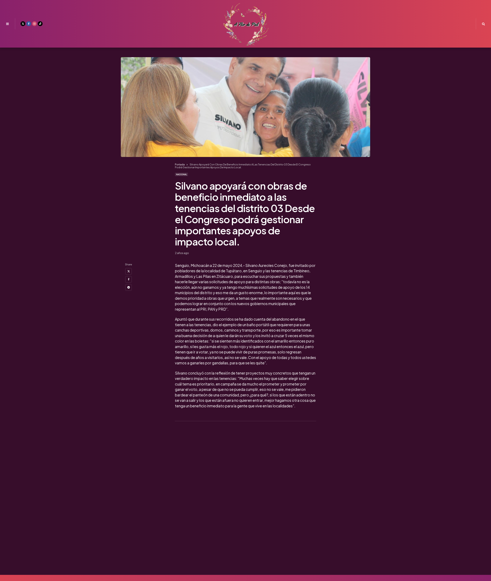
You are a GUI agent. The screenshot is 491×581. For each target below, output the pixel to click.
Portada (180, 164)
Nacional (181, 174)
